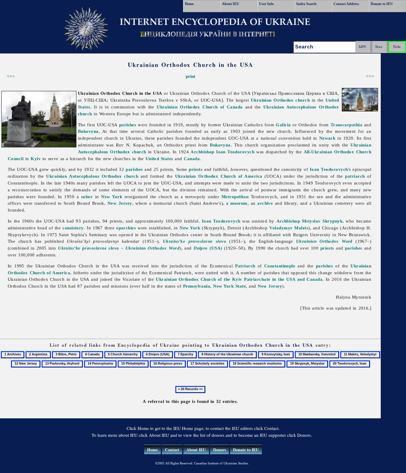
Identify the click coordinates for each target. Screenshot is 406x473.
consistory (73, 227)
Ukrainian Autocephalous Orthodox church (92, 176)
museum (239, 203)
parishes (127, 124)
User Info (266, 4)
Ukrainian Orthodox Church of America (218, 176)
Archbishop (202, 151)
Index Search (306, 4)
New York (111, 196)
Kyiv (36, 158)
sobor (87, 196)
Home (189, 4)
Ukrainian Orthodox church (280, 100)
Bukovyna (88, 131)
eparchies (126, 227)
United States (159, 158)
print (190, 76)
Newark (327, 138)
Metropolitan (234, 196)
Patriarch (245, 265)
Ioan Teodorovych (235, 151)
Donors (219, 450)
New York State (229, 285)
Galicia (283, 124)
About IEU (230, 4)
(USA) (207, 247)
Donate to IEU (382, 4)
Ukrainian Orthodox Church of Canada (200, 106)
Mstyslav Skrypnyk (322, 220)
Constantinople (279, 265)
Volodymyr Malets (288, 227)
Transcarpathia (346, 124)
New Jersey (120, 203)
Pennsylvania (196, 285)
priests (195, 169)
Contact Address (346, 4)
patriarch (355, 176)
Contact (172, 450)
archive (265, 203)
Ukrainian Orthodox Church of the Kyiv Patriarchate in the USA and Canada (239, 279)
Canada (192, 158)
